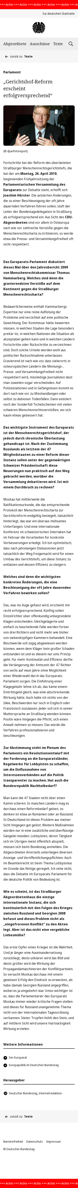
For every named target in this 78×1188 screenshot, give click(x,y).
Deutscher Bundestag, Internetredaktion (35, 1093)
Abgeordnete (14, 43)
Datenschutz (34, 1141)
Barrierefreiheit (13, 1141)
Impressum (53, 1141)
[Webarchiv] (39, 27)
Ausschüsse (40, 43)
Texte (58, 43)
